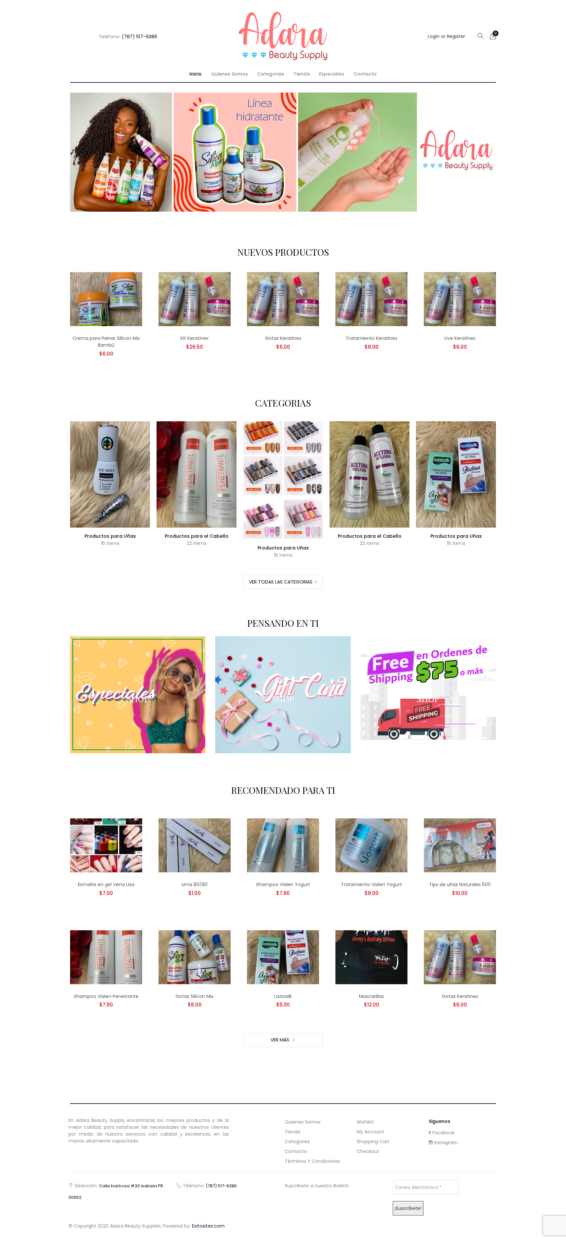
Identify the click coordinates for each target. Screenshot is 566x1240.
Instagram (446, 1142)
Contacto (365, 74)
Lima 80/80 (194, 884)
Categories (297, 1141)
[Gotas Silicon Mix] (195, 956)
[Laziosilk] (283, 956)
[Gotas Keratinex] (283, 299)
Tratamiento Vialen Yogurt (371, 884)
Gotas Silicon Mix (195, 996)
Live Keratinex (460, 338)
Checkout (368, 1151)
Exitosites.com (208, 1226)
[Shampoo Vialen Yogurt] (283, 845)
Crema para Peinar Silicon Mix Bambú (106, 341)
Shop (138, 699)
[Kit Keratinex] (195, 299)
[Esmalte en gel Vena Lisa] (106, 845)
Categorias (270, 74)
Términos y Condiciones (312, 1161)
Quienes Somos (229, 74)
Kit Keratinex (194, 338)
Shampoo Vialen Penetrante (106, 996)
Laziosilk (283, 996)
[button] (493, 36)
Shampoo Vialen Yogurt (283, 884)
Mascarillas (371, 996)
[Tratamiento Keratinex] (371, 299)
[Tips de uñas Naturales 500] (460, 845)
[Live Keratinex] (460, 299)
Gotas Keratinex (283, 338)
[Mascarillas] (371, 956)
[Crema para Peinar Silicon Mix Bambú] (106, 299)
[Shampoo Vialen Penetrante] (106, 956)
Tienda (301, 74)
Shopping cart (373, 1141)
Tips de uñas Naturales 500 (460, 884)
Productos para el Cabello (197, 536)
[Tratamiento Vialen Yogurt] (371, 845)
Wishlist (365, 1122)
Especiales (331, 74)
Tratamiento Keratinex (371, 338)
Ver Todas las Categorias (280, 582)
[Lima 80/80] (195, 845)
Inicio (195, 74)
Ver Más (281, 1040)
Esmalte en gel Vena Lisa (106, 884)
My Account (370, 1131)
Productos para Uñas (110, 536)
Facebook (443, 1132)
